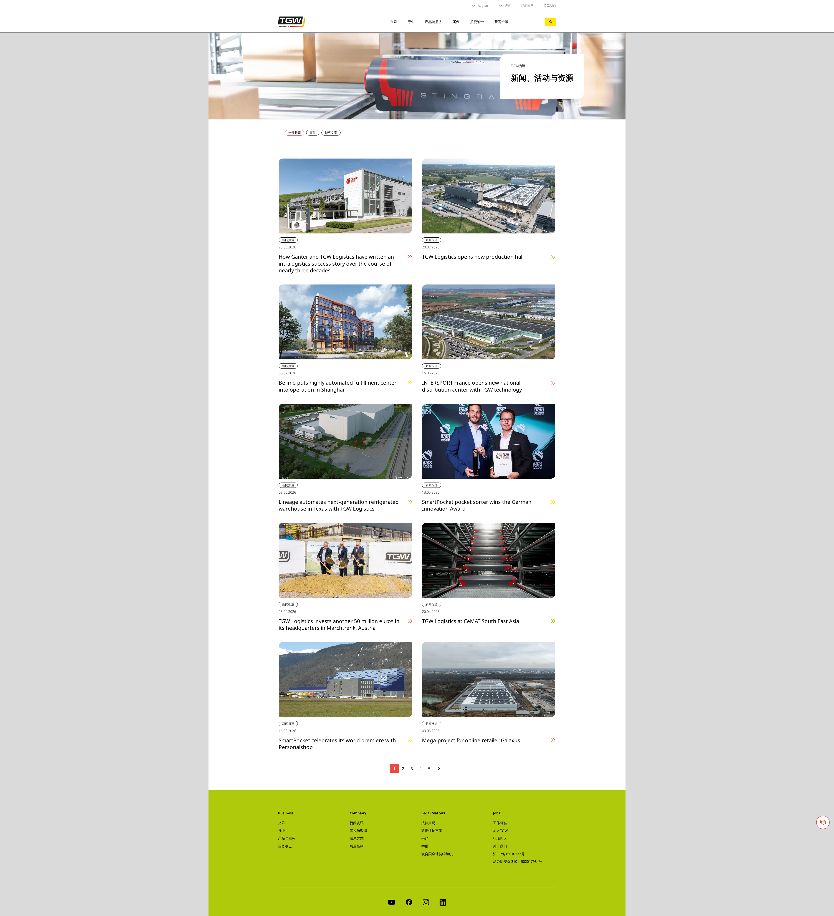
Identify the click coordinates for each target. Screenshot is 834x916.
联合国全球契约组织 (437, 854)
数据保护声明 (431, 830)
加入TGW (500, 830)
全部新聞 (294, 133)
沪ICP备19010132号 (509, 854)
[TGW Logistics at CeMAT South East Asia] (488, 559)
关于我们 (500, 846)
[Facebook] (409, 902)
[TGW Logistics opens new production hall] (488, 195)
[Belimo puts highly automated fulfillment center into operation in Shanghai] (345, 321)
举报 (424, 846)
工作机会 (500, 822)
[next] (439, 768)
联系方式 (357, 838)
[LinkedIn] (443, 902)
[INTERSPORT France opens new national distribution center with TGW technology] (488, 321)
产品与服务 (433, 21)
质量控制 (357, 846)
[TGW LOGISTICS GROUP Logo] (291, 21)
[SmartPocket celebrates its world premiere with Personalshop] (345, 679)
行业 (410, 21)
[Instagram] (426, 902)
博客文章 (331, 133)
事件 (313, 133)
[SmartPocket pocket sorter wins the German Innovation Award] (488, 440)
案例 (456, 21)
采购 (424, 838)
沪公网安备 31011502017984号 (517, 861)
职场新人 (500, 838)
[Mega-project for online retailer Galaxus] (488, 679)
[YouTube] (391, 902)
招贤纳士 (477, 21)
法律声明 (428, 822)
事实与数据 (358, 830)
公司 (393, 21)
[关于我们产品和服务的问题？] (823, 822)
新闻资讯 (527, 5)
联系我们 (550, 5)
